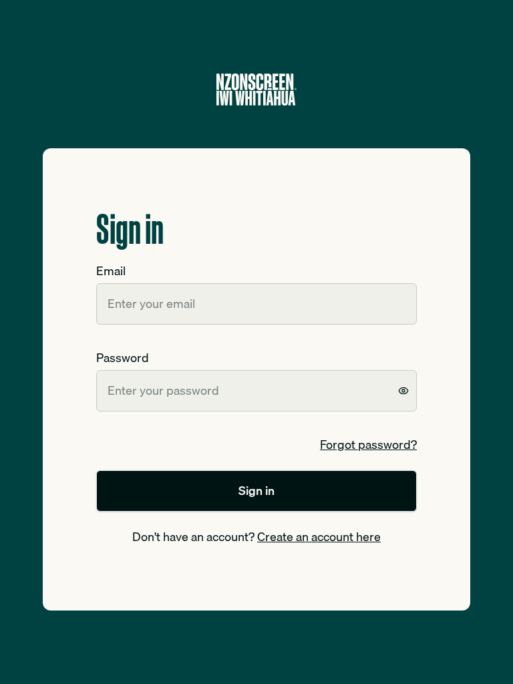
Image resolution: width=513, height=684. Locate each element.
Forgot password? (368, 445)
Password (122, 357)
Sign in (256, 490)
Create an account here (319, 536)
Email (111, 271)
